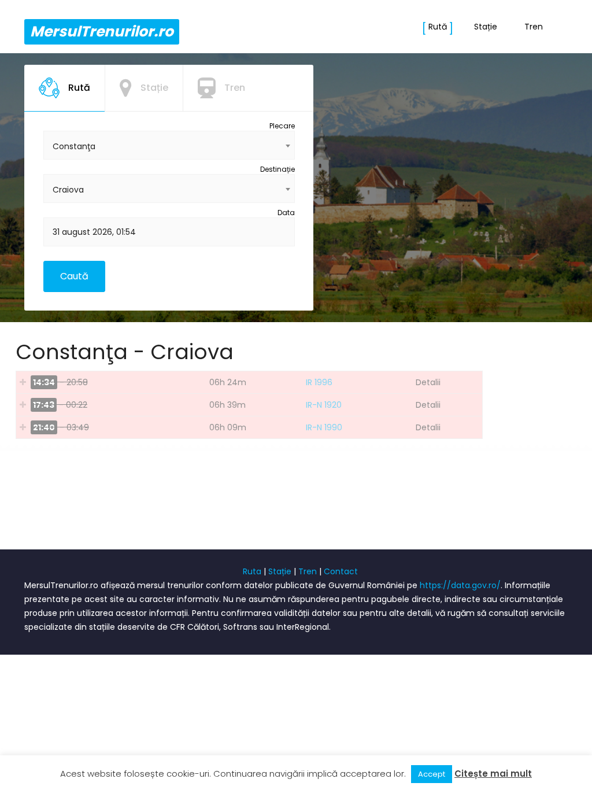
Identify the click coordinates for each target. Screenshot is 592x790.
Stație (485, 26)
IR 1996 (319, 382)
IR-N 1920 (324, 405)
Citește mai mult (493, 773)
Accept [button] (431, 774)
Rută (437, 26)
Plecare (282, 126)
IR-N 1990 (324, 427)
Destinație (277, 169)
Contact (341, 571)
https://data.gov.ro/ (460, 585)
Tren (533, 26)
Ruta (252, 571)
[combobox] (169, 145)
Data (286, 212)
